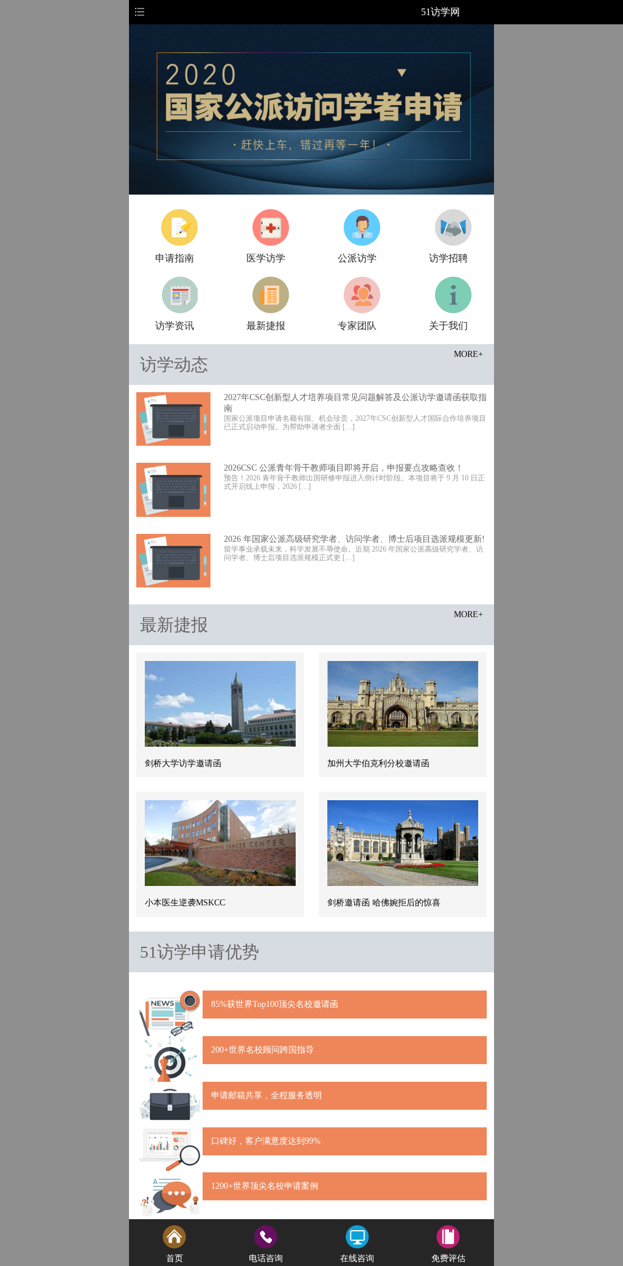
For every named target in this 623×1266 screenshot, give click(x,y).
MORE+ (468, 354)
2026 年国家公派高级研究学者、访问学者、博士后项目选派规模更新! (354, 539)
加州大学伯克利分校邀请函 (378, 763)
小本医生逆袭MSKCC (185, 902)
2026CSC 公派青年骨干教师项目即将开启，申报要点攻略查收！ (344, 467)
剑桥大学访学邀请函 (183, 763)
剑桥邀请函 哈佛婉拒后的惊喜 (383, 902)
